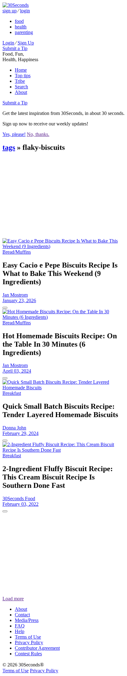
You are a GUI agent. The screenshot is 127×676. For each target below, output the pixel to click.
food (19, 21)
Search (21, 86)
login (25, 10)
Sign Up (26, 42)
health (21, 26)
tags (8, 147)
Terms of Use (28, 637)
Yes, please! (14, 134)
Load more (13, 598)
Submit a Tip (14, 48)
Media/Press (27, 620)
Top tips (23, 75)
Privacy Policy (29, 642)
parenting (24, 32)
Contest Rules (28, 653)
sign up (9, 10)
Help (19, 631)
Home (21, 70)
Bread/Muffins (16, 252)
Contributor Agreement (37, 648)
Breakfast (11, 393)
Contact (22, 614)
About (21, 92)
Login (8, 42)
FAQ (20, 625)
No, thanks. (38, 134)
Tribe (20, 81)
